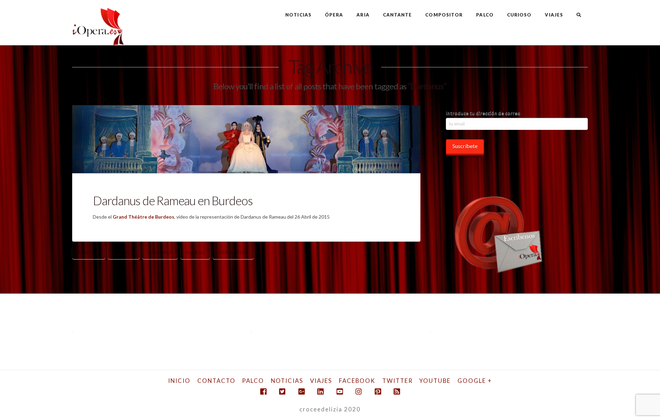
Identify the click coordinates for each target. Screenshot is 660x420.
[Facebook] (263, 391)
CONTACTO (216, 380)
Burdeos (123, 252)
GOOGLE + (475, 380)
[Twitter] (282, 391)
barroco (89, 252)
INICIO (179, 380)
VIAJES (321, 380)
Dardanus (160, 252)
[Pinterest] (378, 391)
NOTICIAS (287, 380)
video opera (233, 252)
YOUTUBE (435, 380)
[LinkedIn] (320, 391)
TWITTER (397, 380)
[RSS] (397, 391)
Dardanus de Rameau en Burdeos (172, 200)
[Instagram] (358, 391)
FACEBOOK (357, 380)
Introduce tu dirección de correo (483, 113)
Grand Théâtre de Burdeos (143, 217)
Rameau (195, 252)
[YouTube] (340, 391)
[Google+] (301, 391)
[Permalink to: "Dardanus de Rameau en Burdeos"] (246, 139)
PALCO (253, 380)
